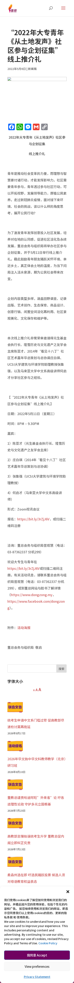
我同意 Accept (37, 955)
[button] (68, 892)
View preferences (37, 966)
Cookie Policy (47, 943)
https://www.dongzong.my (31, 594)
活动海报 (23, 627)
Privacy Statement (37, 977)
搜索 (61, 669)
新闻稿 (32, 69)
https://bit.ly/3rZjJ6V (33, 518)
